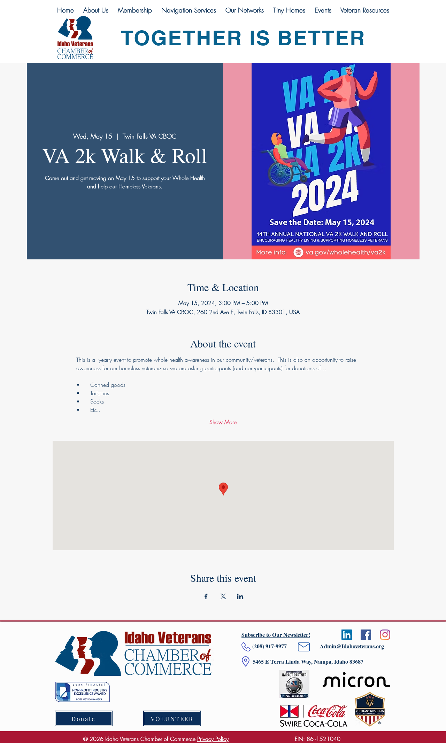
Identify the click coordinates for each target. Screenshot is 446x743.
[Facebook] (366, 634)
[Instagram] (385, 634)
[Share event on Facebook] (206, 596)
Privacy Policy (213, 739)
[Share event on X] (223, 596)
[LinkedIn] (346, 634)
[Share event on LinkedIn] (240, 596)
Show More (223, 422)
